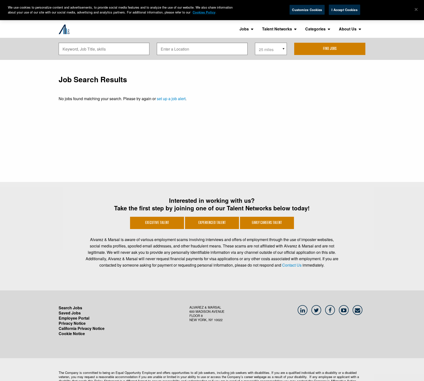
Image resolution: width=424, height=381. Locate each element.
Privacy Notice (72, 323)
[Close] (416, 9)
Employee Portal (74, 318)
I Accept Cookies (344, 9)
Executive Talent (157, 223)
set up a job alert (171, 98)
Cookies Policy (204, 12)
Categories (315, 29)
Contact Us (292, 265)
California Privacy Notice (82, 328)
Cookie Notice (72, 333)
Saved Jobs (70, 313)
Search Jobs (70, 308)
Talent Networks (277, 29)
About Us (348, 29)
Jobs (244, 29)
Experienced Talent (212, 223)
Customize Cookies (307, 9)
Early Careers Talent (267, 223)
